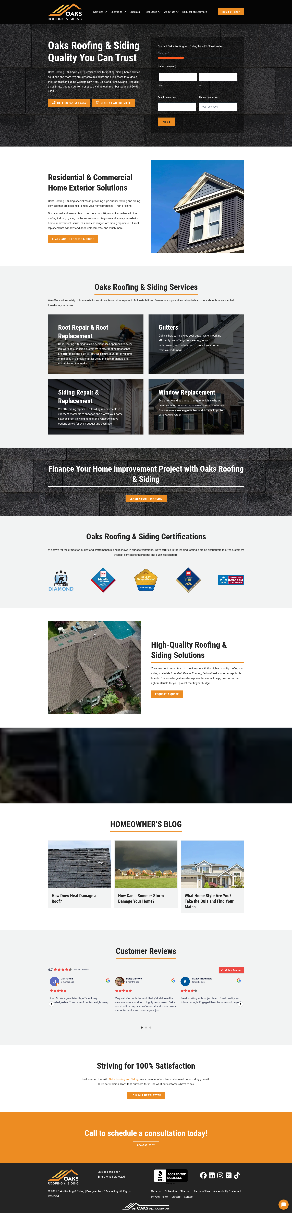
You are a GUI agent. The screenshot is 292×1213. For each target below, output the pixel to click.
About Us (169, 11)
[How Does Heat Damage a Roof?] (79, 863)
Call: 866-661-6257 (109, 1171)
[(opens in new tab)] (61, 579)
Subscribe (171, 1191)
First (161, 85)
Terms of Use (202, 1191)
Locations (116, 11)
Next (167, 122)
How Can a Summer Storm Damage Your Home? (141, 898)
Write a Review (233, 970)
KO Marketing (110, 1191)
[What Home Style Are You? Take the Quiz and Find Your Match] (212, 863)
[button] (105, 12)
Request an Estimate (194, 11)
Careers (176, 1196)
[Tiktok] (237, 1175)
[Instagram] (220, 1175)
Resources (151, 11)
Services (98, 11)
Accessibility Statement (227, 1191)
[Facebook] (203, 1175)
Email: (111, 1176)
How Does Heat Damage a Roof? (74, 898)
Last (201, 85)
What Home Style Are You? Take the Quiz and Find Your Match (209, 901)
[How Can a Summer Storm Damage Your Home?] (146, 863)
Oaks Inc (156, 1191)
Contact (188, 1196)
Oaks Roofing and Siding (124, 1079)
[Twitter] (228, 1175)
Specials (135, 11)
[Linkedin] (212, 1175)
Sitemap (185, 1191)
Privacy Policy (159, 1196)
